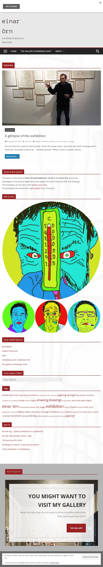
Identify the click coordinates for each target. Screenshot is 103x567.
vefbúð (39, 416)
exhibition (44, 141)
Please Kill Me (77, 412)
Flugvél (73, 407)
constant (90, 395)
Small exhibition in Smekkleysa (16, 449)
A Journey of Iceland (27, 395)
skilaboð (90, 412)
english (37, 141)
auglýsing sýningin (66, 395)
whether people (48, 416)
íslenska (52, 141)
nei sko (58, 141)
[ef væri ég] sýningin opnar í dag (16, 436)
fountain (80, 407)
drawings (55, 400)
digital (33, 400)
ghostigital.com (38, 188)
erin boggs (40, 407)
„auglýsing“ (69, 415)
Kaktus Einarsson (10, 351)
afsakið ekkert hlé (10, 395)
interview (14, 412)
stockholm (16, 415)
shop (85, 412)
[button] (63, 51)
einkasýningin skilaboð (27, 407)
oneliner (65, 141)
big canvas (81, 395)
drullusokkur (66, 401)
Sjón (4, 355)
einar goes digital (84, 400)
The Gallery (76, 528)
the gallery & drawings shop (36, 51)
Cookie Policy (54, 562)
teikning (32, 415)
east (74, 400)
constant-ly (6, 401)
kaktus (21, 411)
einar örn (28, 141)
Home (13, 51)
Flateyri (66, 407)
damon (27, 401)
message (45, 412)
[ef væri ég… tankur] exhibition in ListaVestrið (22, 431)
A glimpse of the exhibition (25, 136)
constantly (14, 401)
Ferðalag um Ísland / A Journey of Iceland (20, 444)
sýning (71, 141)
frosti (85, 407)
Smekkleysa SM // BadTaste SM (16, 360)
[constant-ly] (58, 416)
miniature (54, 411)
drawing (42, 400)
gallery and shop (39, 185)
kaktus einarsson (32, 412)
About (58, 51)
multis (62, 412)
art (38, 395)
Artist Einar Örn (44, 395)
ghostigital (7, 346)
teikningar (10, 130)
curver (21, 400)
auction (53, 395)
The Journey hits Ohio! (12, 440)
